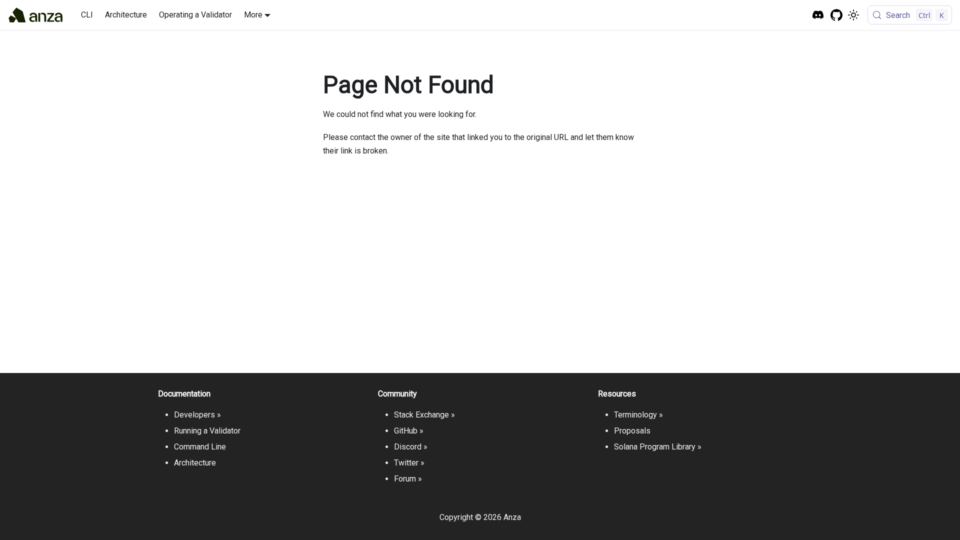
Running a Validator (207, 431)
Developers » (197, 415)
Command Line (200, 447)
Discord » (411, 447)
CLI (87, 15)
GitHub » (409, 431)
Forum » (408, 479)
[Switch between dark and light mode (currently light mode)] (854, 15)
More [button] (253, 15)
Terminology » (638, 415)
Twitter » (409, 463)
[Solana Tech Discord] (818, 15)
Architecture (126, 15)
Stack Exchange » (424, 415)
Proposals (632, 431)
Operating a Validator (195, 15)
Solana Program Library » (658, 447)
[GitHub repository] (837, 15)
